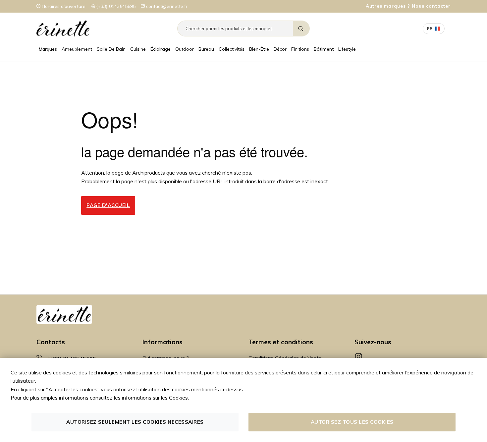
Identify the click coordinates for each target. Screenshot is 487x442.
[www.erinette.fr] (62, 28)
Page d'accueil (108, 205)
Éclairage (160, 49)
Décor (280, 49)
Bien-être (259, 49)
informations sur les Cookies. (155, 397)
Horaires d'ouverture (62, 6)
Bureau (206, 49)
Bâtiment (324, 49)
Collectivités (231, 49)
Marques (48, 49)
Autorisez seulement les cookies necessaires (135, 422)
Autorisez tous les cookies (352, 422)
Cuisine (138, 49)
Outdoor (184, 49)
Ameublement (77, 49)
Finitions (300, 49)
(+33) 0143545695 (115, 6)
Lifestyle (347, 49)
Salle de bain (111, 49)
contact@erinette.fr (166, 6)
